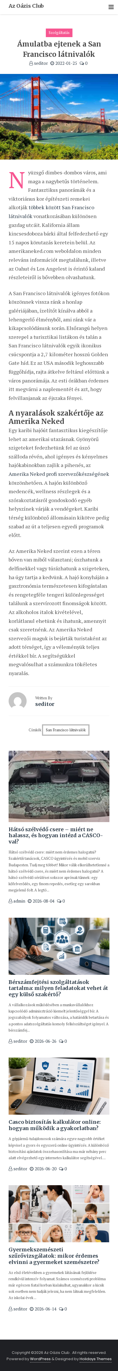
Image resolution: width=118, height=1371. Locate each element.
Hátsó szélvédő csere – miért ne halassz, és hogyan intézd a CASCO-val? (56, 835)
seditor (40, 63)
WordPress (40, 1359)
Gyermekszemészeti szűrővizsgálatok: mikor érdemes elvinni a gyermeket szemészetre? (54, 1255)
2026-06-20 (45, 1168)
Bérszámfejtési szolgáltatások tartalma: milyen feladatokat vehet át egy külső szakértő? (58, 988)
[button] (111, 7)
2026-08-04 (43, 901)
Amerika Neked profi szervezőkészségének (59, 473)
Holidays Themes (96, 1359)
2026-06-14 (45, 1309)
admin (18, 901)
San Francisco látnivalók (66, 729)
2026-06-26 (45, 1041)
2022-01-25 (65, 63)
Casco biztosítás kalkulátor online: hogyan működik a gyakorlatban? (55, 1125)
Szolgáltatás (59, 32)
